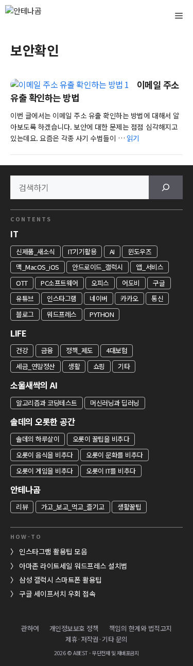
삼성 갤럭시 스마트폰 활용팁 (60, 579)
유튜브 (25, 298)
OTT (22, 283)
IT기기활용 (82, 251)
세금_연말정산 (35, 366)
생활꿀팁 (129, 507)
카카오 (129, 298)
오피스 (100, 283)
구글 (159, 283)
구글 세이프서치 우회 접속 (57, 593)
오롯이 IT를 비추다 (111, 471)
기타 (124, 366)
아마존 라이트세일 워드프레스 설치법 (73, 565)
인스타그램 (62, 298)
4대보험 (116, 350)
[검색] (166, 187)
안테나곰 (25, 489)
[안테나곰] (41, 15)
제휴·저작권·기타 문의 (96, 639)
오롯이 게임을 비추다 (44, 471)
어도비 (131, 283)
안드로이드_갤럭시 (97, 267)
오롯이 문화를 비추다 (114, 455)
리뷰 (22, 507)
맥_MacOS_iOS (37, 267)
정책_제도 (79, 350)
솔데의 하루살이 (37, 439)
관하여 (30, 628)
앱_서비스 (149, 267)
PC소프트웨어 (59, 283)
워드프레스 (62, 314)
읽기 (133, 138)
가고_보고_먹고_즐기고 (72, 507)
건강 (22, 350)
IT (14, 233)
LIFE (18, 333)
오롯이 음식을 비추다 (44, 455)
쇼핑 (99, 366)
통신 (157, 298)
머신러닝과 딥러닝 (114, 403)
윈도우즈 (139, 251)
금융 (47, 350)
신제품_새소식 (35, 251)
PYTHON (102, 314)
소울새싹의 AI (33, 385)
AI (112, 251)
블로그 (25, 314)
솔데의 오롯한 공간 (42, 421)
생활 (74, 366)
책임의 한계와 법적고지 (140, 628)
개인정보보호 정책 (74, 628)
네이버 (99, 298)
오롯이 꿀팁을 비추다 (101, 439)
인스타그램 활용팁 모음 (53, 551)
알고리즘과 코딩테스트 (46, 403)
